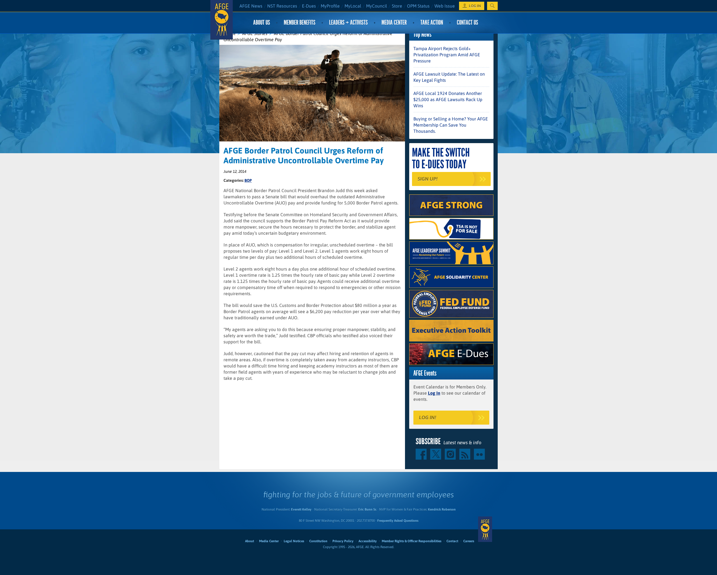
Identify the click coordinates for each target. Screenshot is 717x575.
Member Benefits (299, 22)
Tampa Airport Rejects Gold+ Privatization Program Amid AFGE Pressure (446, 54)
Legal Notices (294, 541)
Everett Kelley (301, 509)
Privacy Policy (342, 541)
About (249, 541)
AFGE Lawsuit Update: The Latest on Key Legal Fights (449, 77)
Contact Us (467, 22)
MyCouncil (376, 5)
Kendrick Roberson (442, 509)
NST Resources (282, 5)
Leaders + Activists (348, 22)
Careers (468, 541)
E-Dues (309, 5)
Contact (452, 541)
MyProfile (330, 5)
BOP (248, 180)
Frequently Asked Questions (397, 521)
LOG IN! (427, 417)
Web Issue (444, 5)
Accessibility (367, 541)
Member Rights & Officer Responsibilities (411, 541)
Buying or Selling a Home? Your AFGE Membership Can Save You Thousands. (450, 125)
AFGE (485, 529)
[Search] (492, 6)
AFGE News (250, 5)
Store (397, 5)
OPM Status (418, 5)
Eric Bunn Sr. (367, 509)
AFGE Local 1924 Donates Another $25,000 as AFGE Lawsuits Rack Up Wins (447, 99)
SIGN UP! (427, 179)
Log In (434, 392)
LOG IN (475, 6)
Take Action (431, 22)
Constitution (318, 541)
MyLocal (352, 5)
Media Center (394, 22)
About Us (261, 22)
